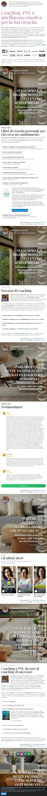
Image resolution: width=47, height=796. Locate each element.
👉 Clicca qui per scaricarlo (20, 210)
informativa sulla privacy (30, 791)
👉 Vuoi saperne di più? (16, 720)
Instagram (38, 44)
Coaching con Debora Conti (20, 333)
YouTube (4, 46)
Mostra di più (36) (23, 486)
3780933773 (23, 224)
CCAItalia (27, 30)
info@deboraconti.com (38, 222)
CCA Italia (12, 675)
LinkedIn (11, 44)
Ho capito (4, 793)
